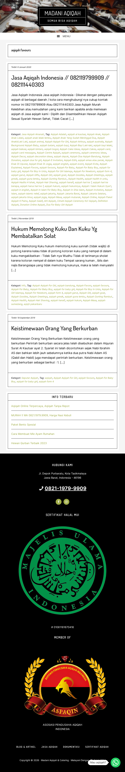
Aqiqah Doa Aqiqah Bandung (85, 156)
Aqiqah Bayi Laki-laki (81, 145)
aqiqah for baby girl (64, 289)
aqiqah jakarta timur (21, 197)
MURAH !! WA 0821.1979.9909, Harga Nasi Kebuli (41, 415)
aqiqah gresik (56, 296)
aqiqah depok (61, 156)
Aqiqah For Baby (65, 167)
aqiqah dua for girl (32, 160)
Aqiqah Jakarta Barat (68, 193)
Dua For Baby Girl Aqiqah (59, 204)
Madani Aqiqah (62, 13)
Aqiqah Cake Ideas (70, 149)
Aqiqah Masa (55, 197)
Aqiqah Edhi (70, 160)
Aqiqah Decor (18, 156)
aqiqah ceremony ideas (93, 152)
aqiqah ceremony (71, 152)
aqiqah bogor (51, 149)
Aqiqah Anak (94, 134)
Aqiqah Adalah (58, 134)
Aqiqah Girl (46, 175)
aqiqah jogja (40, 197)
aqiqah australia (95, 141)
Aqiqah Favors (30, 167)
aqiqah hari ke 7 (83, 182)
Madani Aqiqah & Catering (55, 760)
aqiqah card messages (23, 152)
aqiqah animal (36, 141)
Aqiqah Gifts (32, 175)
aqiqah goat (59, 175)
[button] (115, 762)
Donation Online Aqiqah (32, 204)
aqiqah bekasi (18, 149)
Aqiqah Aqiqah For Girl (57, 141)
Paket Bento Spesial (23, 424)
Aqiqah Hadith (75, 178)
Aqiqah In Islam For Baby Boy (46, 189)
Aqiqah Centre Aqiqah (48, 152)
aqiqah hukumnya (70, 186)
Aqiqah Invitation (95, 189)
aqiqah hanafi (66, 182)
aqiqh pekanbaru (33, 304)
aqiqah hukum (52, 186)
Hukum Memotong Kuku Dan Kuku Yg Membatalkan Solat (54, 232)
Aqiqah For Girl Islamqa (60, 171)
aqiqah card (103, 149)
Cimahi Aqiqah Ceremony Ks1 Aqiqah (77, 200)
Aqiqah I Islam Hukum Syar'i (96, 186)
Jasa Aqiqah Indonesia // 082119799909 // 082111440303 (60, 81)
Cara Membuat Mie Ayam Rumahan (32, 433)
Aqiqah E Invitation (53, 160)
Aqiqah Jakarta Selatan (93, 193)
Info (23, 285)
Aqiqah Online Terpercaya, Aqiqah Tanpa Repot (40, 406)
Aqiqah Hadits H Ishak (23, 182)
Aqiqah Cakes (88, 149)
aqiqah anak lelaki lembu (38, 137)
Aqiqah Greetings (95, 175)
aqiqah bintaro (35, 149)
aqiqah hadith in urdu (96, 178)
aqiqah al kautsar (77, 134)
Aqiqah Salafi (36, 200)
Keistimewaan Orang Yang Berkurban (54, 328)
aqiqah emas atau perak (91, 160)
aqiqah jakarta (48, 193)
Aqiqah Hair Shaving (47, 182)
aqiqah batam (47, 145)
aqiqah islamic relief (28, 193)
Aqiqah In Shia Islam (73, 189)
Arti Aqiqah (50, 200)
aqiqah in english (20, 189)
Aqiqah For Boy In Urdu (34, 171)
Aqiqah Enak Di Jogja (40, 163)
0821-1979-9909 (65, 488)
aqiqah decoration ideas (40, 156)
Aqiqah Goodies (76, 175)
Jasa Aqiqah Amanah (32, 134)
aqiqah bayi (62, 145)
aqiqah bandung (66, 285)
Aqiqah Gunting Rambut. (54, 178)
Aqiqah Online (89, 197)
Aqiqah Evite (91, 163)
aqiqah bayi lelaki (102, 145)
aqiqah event (77, 163)
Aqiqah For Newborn (84, 171)
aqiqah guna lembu (29, 178)
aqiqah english (60, 163)
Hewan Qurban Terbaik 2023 (29, 443)
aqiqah (48, 377)
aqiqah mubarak (72, 197)
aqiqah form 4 (104, 171)
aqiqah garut (18, 175)
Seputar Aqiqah (29, 377)
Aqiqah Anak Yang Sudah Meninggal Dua (74, 137)
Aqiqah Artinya (77, 141)
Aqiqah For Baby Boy (87, 167)
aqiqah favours (48, 167)
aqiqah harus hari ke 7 (31, 186)
